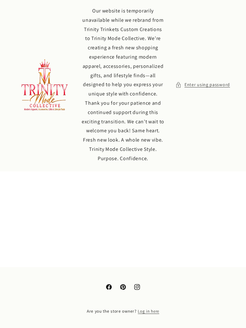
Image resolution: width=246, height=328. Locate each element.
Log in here (148, 311)
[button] (203, 85)
